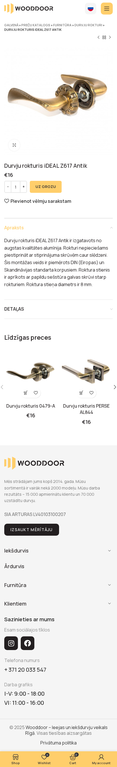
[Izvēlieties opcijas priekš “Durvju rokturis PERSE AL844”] (81, 393)
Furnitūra (62, 25)
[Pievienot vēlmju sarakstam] (36, 393)
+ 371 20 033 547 (25, 669)
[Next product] (110, 38)
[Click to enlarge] (14, 145)
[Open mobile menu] (107, 8)
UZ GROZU (45, 186)
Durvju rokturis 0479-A (30, 406)
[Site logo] (28, 8)
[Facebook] (27, 643)
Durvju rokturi (88, 25)
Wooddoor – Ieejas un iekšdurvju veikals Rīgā (66, 730)
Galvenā (11, 25)
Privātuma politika (58, 743)
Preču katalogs (35, 25)
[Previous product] (98, 38)
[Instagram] (11, 643)
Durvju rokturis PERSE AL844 (86, 409)
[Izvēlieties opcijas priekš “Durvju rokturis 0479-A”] (26, 393)
